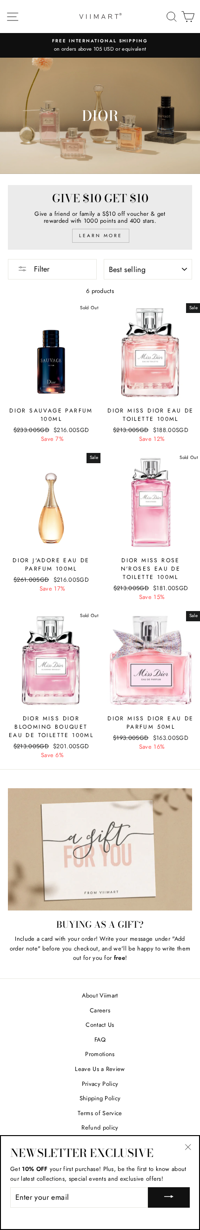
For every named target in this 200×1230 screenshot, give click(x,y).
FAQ (100, 1039)
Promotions (99, 1054)
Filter (40, 269)
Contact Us (100, 1024)
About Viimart (100, 995)
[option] (100, 45)
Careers (100, 1010)
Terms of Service (100, 1113)
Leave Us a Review (100, 1068)
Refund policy (99, 1127)
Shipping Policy (100, 1098)
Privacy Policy (100, 1083)
